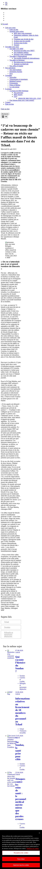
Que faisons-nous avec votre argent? (21, 100)
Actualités (8, 75)
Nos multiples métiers (21, 52)
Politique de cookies (33, 848)
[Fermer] (39, 833)
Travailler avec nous (12, 47)
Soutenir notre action (16, 31)
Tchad (6, 622)
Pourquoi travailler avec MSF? (24, 50)
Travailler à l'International (18, 56)
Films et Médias (14, 85)
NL (6, 3)
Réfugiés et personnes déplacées (8, 634)
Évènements (13, 83)
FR (6, 4)
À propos (8, 89)
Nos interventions (15, 70)
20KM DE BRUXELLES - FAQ (29, 98)
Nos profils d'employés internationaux (27, 58)
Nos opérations (10, 68)
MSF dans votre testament (22, 33)
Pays (11, 73)
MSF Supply (18, 94)
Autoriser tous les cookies (21, 865)
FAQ (15, 96)
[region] (21, 849)
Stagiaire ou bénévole (21, 64)
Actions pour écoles (20, 43)
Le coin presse (14, 87)
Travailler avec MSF (16, 49)
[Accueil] (4, 24)
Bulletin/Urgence (15, 81)
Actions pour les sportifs (22, 41)
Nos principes (18, 93)
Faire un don (13, 29)
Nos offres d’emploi (16, 66)
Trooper (16, 45)
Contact (7, 102)
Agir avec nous (10, 27)
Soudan (7, 627)
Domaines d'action (15, 72)
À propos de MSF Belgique (18, 91)
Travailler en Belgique (17, 60)
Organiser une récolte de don (23, 39)
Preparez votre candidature (23, 54)
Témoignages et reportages (18, 79)
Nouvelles (12, 77)
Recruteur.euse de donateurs (23, 62)
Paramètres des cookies (21, 853)
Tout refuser (21, 859)
